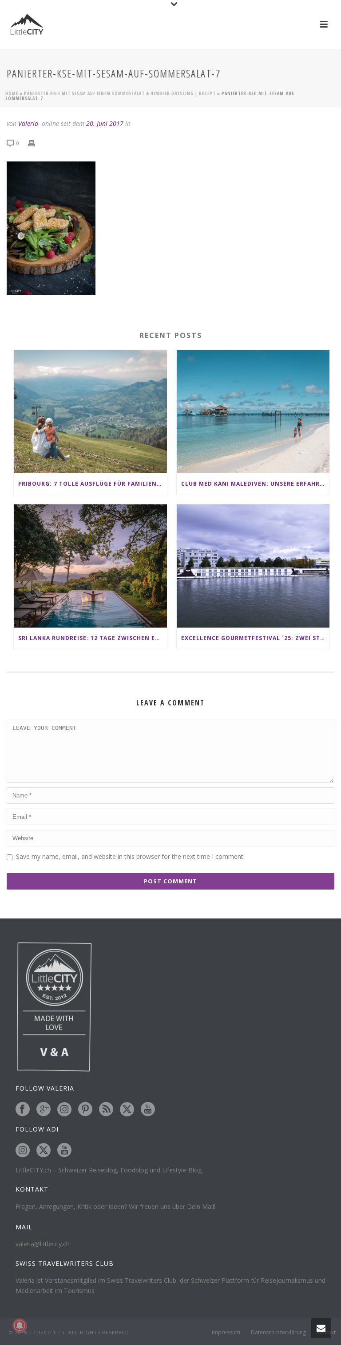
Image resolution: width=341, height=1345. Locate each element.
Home (11, 93)
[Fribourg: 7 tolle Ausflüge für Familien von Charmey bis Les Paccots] (90, 411)
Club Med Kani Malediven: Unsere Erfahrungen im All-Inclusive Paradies (255, 483)
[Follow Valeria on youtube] (148, 1109)
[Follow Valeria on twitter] (127, 1109)
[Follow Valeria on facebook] (23, 1109)
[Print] (36, 142)
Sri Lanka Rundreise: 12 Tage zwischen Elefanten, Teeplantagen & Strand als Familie (92, 638)
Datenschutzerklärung (278, 1332)
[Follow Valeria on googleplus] (43, 1109)
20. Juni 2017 (104, 123)
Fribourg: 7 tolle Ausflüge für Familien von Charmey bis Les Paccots (92, 483)
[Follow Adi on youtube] (64, 1150)
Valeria (28, 123)
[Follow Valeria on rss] (106, 1109)
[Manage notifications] (19, 1325)
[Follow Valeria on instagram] (64, 1109)
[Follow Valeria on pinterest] (85, 1109)
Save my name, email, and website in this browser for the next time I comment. (130, 856)
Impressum (226, 1332)
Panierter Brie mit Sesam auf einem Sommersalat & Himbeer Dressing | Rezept (120, 93)
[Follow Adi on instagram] (23, 1150)
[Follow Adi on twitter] (43, 1150)
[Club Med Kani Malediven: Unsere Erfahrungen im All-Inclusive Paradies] (253, 411)
